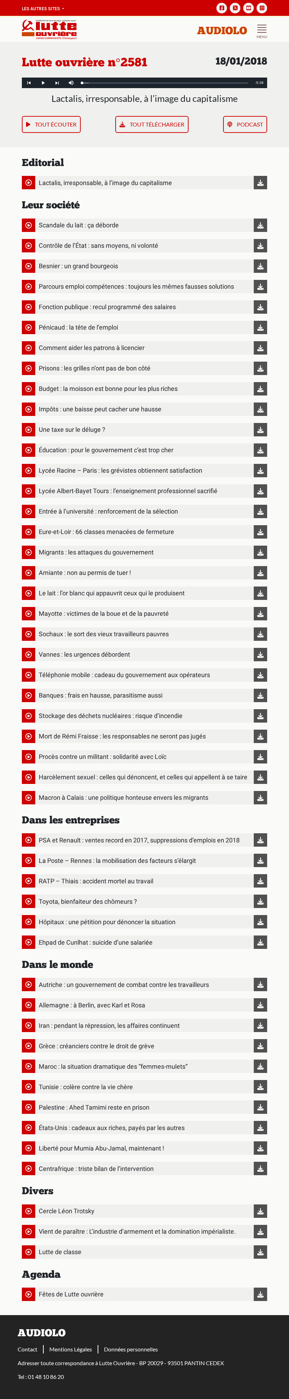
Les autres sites (41, 8)
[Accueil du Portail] (49, 28)
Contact (27, 1349)
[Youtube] (248, 8)
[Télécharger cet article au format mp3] (258, 182)
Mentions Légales (70, 1349)
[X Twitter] (235, 8)
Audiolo (222, 31)
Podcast (249, 124)
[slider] (165, 83)
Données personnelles (131, 1349)
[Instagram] (262, 8)
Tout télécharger (156, 124)
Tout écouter (55, 124)
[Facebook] (221, 8)
